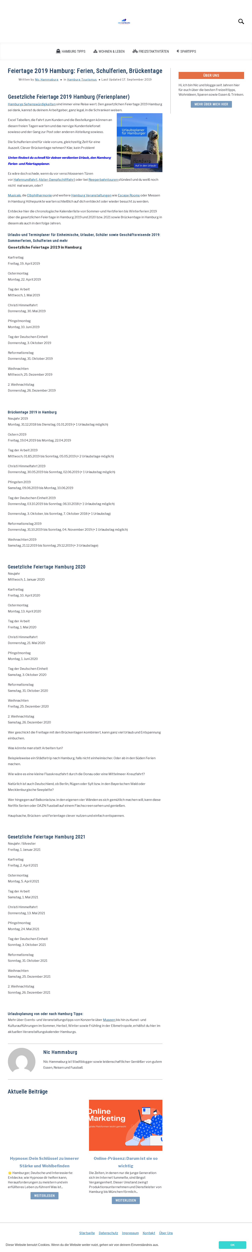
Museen (109, 1020)
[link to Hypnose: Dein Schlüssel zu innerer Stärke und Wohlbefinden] (44, 1125)
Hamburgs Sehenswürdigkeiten (32, 104)
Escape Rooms (129, 195)
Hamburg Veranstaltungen (91, 195)
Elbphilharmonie (39, 195)
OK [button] (233, 1244)
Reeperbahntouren (104, 180)
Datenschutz (108, 1233)
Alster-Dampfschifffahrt (57, 180)
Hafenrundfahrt (25, 180)
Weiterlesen (44, 1196)
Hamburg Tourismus (82, 79)
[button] (160, 1245)
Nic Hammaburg (46, 79)
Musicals (14, 195)
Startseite (87, 1233)
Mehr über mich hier (211, 104)
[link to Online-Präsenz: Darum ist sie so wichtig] (125, 1125)
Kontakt (149, 1233)
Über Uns (166, 1233)
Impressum (130, 1233)
